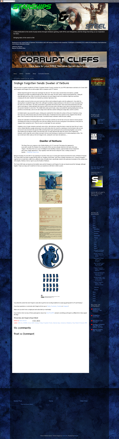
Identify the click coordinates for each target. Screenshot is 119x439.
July (95, 239)
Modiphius (69, 323)
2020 (94, 225)
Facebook (53, 306)
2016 (94, 296)
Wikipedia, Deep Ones (33, 152)
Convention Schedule (43, 73)
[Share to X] (36, 321)
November (97, 231)
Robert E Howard (79, 323)
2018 (94, 292)
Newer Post (18, 401)
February (96, 287)
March (96, 248)
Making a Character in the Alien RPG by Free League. (101, 137)
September (97, 235)
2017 (94, 294)
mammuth (64, 435)
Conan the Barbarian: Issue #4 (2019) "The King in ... (99, 274)
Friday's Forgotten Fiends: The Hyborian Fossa (98, 283)
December (97, 229)
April (95, 246)
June (95, 242)
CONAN (25, 323)
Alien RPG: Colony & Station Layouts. (100, 151)
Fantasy (37, 323)
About (34, 73)
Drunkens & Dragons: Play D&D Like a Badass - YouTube (99, 326)
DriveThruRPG (50, 313)
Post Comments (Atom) (27, 404)
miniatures (63, 323)
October (96, 233)
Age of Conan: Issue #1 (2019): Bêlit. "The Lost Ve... (99, 264)
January (96, 289)
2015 (94, 298)
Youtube (59, 306)
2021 (94, 223)
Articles (21, 73)
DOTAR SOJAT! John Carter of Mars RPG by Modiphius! (99, 279)
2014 (94, 300)
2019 (94, 227)
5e (21, 323)
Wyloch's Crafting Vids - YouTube (98, 330)
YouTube (28, 73)
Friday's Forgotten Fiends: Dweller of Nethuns (99, 269)
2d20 (19, 323)
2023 (94, 218)
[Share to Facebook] (38, 321)
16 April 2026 (96, 316)
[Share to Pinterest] (39, 321)
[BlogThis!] (35, 321)
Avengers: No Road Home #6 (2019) (99, 251)
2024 (94, 216)
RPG (86, 323)
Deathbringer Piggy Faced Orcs (97, 311)
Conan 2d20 (31, 323)
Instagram (65, 306)
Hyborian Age (56, 323)
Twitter (48, 306)
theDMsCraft (96, 309)
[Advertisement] (50, 386)
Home (15, 73)
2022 (94, 221)
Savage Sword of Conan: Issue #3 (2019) (98, 255)
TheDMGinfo (96, 315)
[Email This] (33, 321)
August (96, 237)
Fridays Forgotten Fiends (45, 323)
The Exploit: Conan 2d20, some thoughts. (99, 260)
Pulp (73, 323)
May (95, 244)
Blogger (76, 435)
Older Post (83, 401)
